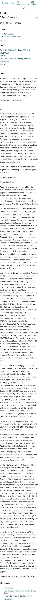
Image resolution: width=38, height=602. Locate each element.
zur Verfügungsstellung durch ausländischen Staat (20, 592)
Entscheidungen (8, 3)
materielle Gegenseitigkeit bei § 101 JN (18, 596)
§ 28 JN (26, 148)
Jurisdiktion (9, 588)
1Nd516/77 (8, 599)
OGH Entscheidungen (22, 3)
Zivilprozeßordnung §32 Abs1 (19, 50)
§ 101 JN (17, 209)
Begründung (9, 34)
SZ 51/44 (3, 40)
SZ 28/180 (26, 265)
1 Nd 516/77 (19, 100)
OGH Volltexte (34, 3)
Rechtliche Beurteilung (12, 36)
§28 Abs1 (5, 53)
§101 (4, 56)
